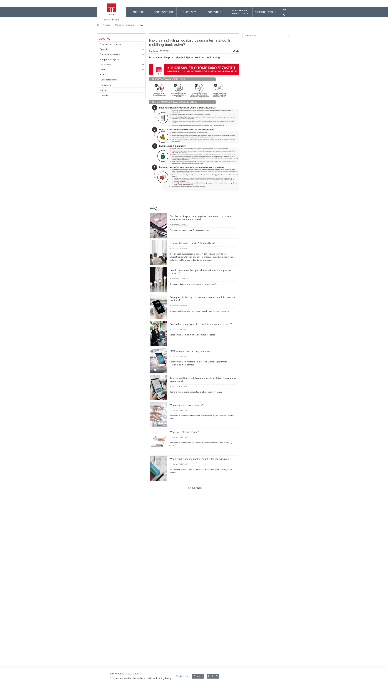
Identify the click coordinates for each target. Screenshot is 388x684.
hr (284, 9)
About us (107, 25)
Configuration (182, 676)
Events (103, 74)
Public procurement (109, 79)
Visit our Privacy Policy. (159, 678)
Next (199, 488)
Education (104, 95)
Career (103, 69)
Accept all (198, 676)
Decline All (213, 676)
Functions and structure (111, 44)
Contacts (104, 90)
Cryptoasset (105, 64)
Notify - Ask (250, 35)
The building (105, 85)
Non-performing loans (110, 59)
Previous (190, 488)
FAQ (141, 25)
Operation (104, 49)
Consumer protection (125, 25)
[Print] (237, 51)
